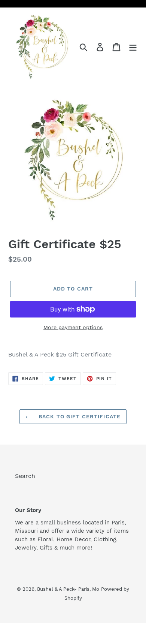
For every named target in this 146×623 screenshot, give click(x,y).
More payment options (73, 327)
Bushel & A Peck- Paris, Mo (68, 589)
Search (25, 475)
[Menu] (133, 46)
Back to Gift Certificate (79, 416)
